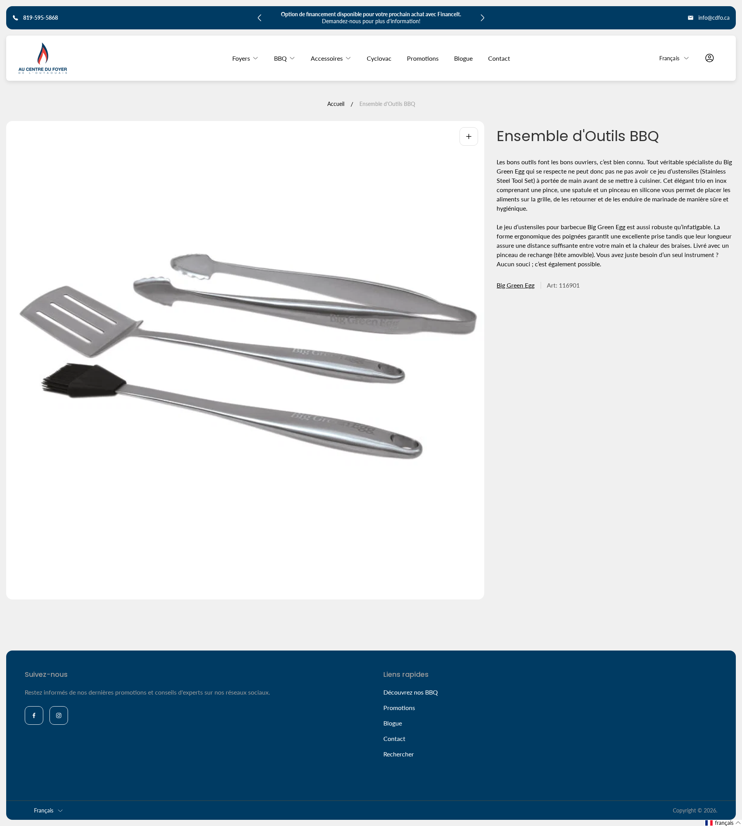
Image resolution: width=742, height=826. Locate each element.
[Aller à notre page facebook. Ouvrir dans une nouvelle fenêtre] (34, 715)
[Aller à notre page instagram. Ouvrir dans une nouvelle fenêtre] (58, 715)
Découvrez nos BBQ (410, 692)
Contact (394, 738)
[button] (723, 823)
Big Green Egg (515, 285)
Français (669, 57)
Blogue (392, 723)
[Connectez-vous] (709, 57)
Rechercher (398, 754)
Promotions (399, 707)
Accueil (335, 103)
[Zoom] (468, 136)
